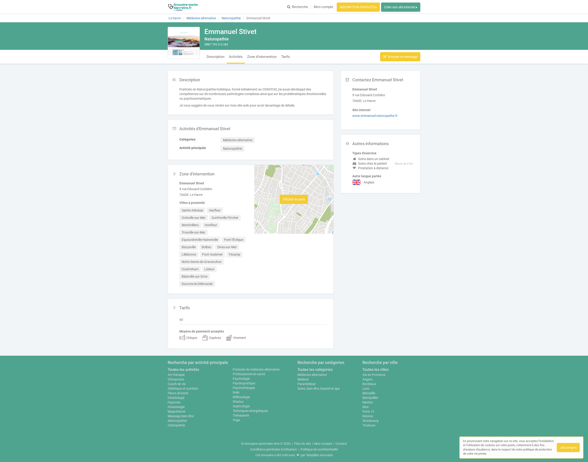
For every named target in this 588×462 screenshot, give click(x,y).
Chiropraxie (176, 379)
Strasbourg (370, 421)
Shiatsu (238, 401)
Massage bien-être (181, 416)
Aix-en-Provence (373, 375)
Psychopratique (244, 383)
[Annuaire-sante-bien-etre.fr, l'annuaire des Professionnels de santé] (183, 7)
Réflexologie (241, 397)
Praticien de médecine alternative (256, 369)
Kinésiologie (176, 407)
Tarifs (285, 57)
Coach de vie (177, 384)
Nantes (367, 402)
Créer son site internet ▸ (400, 7)
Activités (236, 57)
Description (215, 57)
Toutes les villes (375, 369)
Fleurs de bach (178, 393)
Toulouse (368, 425)
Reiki (236, 392)
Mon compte (323, 7)
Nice (365, 407)
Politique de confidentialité (319, 449)
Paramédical (306, 384)
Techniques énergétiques (250, 411)
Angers (367, 379)
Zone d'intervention (262, 57)
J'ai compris (568, 447)
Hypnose (174, 402)
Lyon (365, 388)
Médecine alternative (312, 375)
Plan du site (302, 443)
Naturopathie (177, 421)
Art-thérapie (176, 375)
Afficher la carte (294, 199)
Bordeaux (369, 384)
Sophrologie (241, 406)
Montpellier (370, 398)
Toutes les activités (183, 369)
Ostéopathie (176, 425)
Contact (341, 443)
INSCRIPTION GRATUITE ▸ (358, 7)
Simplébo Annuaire (319, 455)
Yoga (236, 420)
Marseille (368, 393)
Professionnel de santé (249, 374)
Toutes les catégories (315, 369)
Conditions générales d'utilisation (273, 449)
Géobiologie (176, 398)
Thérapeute (241, 415)
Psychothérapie (244, 388)
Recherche (300, 7)
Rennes (367, 416)
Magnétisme (176, 411)
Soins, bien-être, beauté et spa (318, 388)
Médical (302, 379)
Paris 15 (368, 411)
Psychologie (241, 378)
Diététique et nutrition (183, 388)
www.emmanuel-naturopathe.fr (375, 116)
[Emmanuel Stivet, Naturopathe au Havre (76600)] (184, 43)
